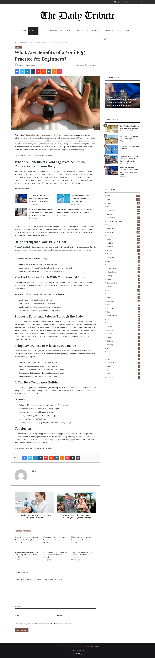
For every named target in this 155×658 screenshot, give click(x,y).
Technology (108, 31)
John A (21, 65)
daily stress (83, 321)
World (109, 203)
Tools (109, 337)
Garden (109, 366)
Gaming (109, 276)
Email (17, 615)
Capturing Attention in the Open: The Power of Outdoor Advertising (130, 158)
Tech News (111, 218)
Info (108, 199)
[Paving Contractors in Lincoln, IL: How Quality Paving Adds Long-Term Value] (27, 543)
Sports (118, 31)
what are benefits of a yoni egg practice (41, 135)
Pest (108, 370)
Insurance (69, 31)
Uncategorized (112, 265)
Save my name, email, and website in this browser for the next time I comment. (43, 624)
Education (110, 257)
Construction (112, 283)
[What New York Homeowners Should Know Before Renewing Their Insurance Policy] (21, 212)
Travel (109, 254)
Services (110, 247)
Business (32, 31)
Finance (109, 286)
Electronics (111, 308)
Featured (110, 334)
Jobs (108, 319)
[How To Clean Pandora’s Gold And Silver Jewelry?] (111, 129)
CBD (108, 290)
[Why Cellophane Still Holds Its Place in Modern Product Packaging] (55, 543)
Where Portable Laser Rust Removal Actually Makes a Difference (81, 555)
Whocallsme (111, 272)
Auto (108, 261)
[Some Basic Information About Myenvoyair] (111, 139)
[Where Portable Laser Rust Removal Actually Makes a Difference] (83, 543)
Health (42, 31)
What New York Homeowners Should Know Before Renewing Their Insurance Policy (41, 212)
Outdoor (110, 355)
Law (77, 31)
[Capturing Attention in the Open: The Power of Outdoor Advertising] (111, 159)
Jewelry (109, 323)
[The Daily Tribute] (77, 15)
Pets (108, 305)
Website (60, 615)
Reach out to (20, 448)
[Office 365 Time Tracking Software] (111, 149)
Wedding (110, 344)
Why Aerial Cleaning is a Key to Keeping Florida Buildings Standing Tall (83, 198)
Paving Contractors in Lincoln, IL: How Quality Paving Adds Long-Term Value (26, 555)
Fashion (110, 243)
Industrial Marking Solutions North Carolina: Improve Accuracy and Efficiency (40, 198)
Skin (108, 348)
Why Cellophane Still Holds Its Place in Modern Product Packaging (55, 555)
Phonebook (111, 207)
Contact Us (128, 31)
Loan (108, 294)
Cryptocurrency (112, 268)
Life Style (85, 31)
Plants (109, 374)
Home (24, 31)
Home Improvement (55, 31)
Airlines (109, 352)
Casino (109, 326)
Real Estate (96, 31)
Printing (110, 377)
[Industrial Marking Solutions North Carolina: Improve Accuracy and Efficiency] (21, 198)
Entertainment (112, 315)
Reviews (110, 330)
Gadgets (110, 341)
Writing (109, 359)
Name (17, 607)
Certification (111, 363)
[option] (122, 95)
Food (109, 279)
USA (108, 196)
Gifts (109, 312)
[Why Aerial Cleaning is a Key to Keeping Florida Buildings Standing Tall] (63, 198)
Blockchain (111, 228)
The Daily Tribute (93, 647)
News (109, 239)
